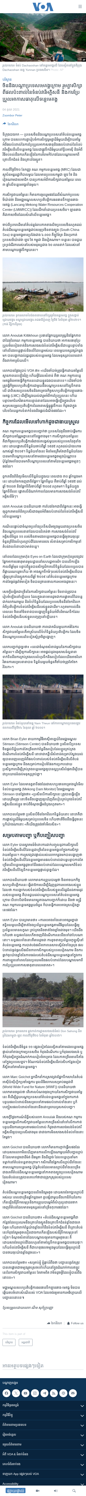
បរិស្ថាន (7, 79)
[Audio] (55, 1491)
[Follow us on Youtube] (25, 1393)
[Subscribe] (73, 1393)
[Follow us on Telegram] (44, 1393)
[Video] (37, 1491)
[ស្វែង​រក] (74, 1491)
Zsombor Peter (12, 115)
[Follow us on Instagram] (35, 1393)
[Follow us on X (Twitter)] (16, 1393)
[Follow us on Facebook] (6, 1393)
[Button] (11, 125)
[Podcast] (63, 1393)
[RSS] (54, 1393)
